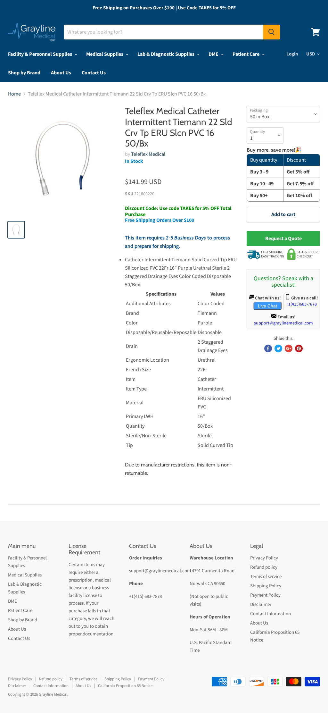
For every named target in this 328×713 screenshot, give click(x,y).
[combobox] (163, 32)
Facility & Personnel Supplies (40, 54)
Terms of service (266, 576)
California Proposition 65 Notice (125, 686)
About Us (61, 72)
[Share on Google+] (288, 348)
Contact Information (270, 613)
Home (14, 94)
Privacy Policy (264, 558)
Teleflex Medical (148, 154)
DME (214, 54)
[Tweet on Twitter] (278, 348)
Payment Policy (265, 595)
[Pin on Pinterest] (299, 348)
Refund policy (263, 567)
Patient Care (246, 54)
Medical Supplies (105, 54)
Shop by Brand (24, 72)
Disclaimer (260, 604)
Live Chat (267, 305)
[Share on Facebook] (268, 348)
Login (292, 54)
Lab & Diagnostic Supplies (166, 54)
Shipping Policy (265, 586)
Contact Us (94, 72)
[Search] (271, 32)
